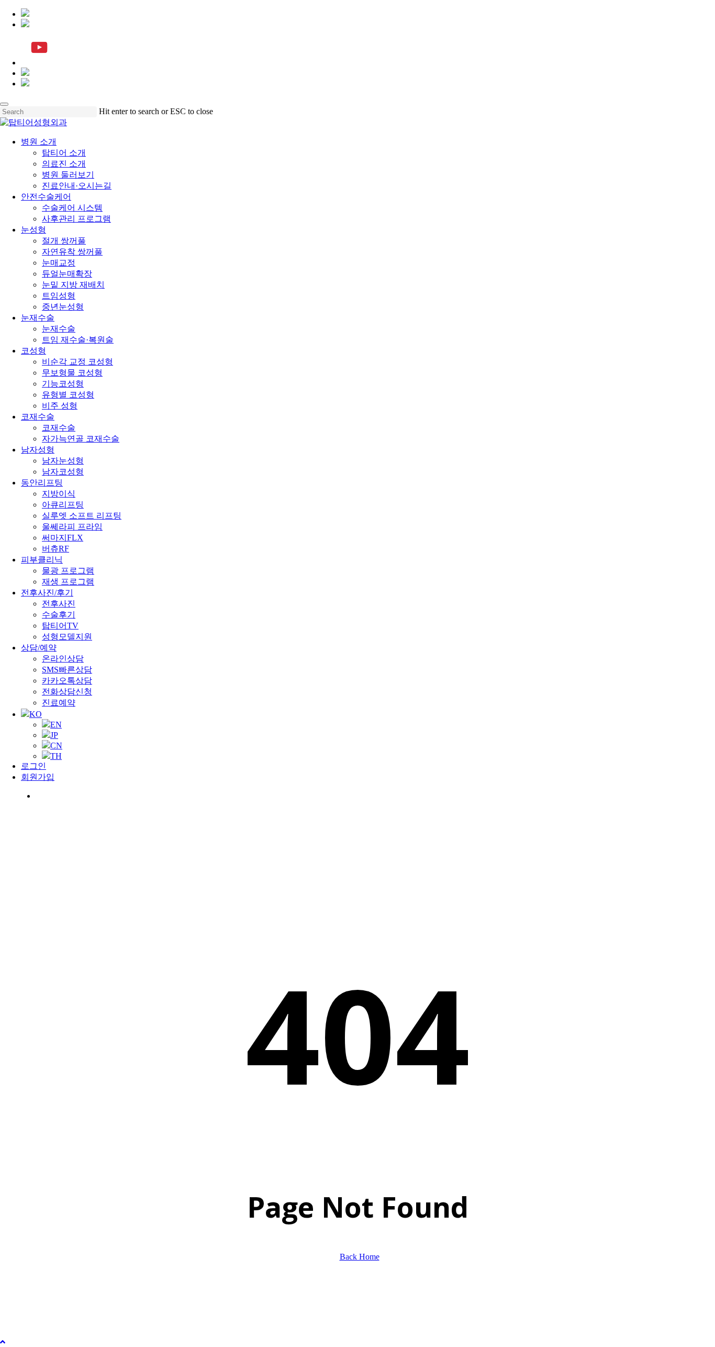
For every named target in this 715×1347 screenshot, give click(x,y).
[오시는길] (25, 83)
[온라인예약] (25, 73)
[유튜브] (39, 62)
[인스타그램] (25, 24)
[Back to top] (2, 1342)
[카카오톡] (25, 13)
